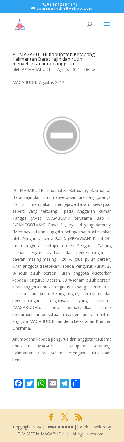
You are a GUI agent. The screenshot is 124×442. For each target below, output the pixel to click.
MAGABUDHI (60, 427)
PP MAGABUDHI (37, 69)
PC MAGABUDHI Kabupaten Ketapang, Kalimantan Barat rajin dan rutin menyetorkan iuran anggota (54, 59)
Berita (89, 69)
